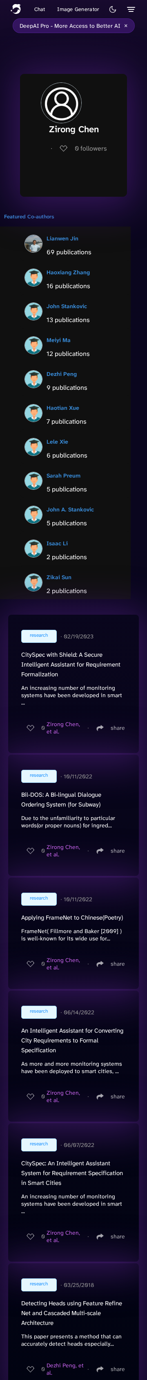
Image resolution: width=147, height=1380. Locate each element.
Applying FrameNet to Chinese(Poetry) (72, 917)
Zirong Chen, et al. (63, 727)
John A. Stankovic (70, 509)
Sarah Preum (63, 475)
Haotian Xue (63, 407)
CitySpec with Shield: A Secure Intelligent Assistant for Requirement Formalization (70, 664)
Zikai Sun (59, 577)
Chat (39, 9)
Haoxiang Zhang (68, 272)
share (118, 727)
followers (91, 148)
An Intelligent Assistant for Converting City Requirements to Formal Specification (72, 1040)
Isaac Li (57, 543)
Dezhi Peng (62, 374)
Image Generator (78, 9)
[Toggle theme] (112, 9)
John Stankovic (67, 306)
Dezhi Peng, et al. (65, 1369)
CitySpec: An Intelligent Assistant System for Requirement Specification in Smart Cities (72, 1173)
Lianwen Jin (62, 238)
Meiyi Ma (59, 340)
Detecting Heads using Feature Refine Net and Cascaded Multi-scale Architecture (71, 1313)
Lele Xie (57, 441)
